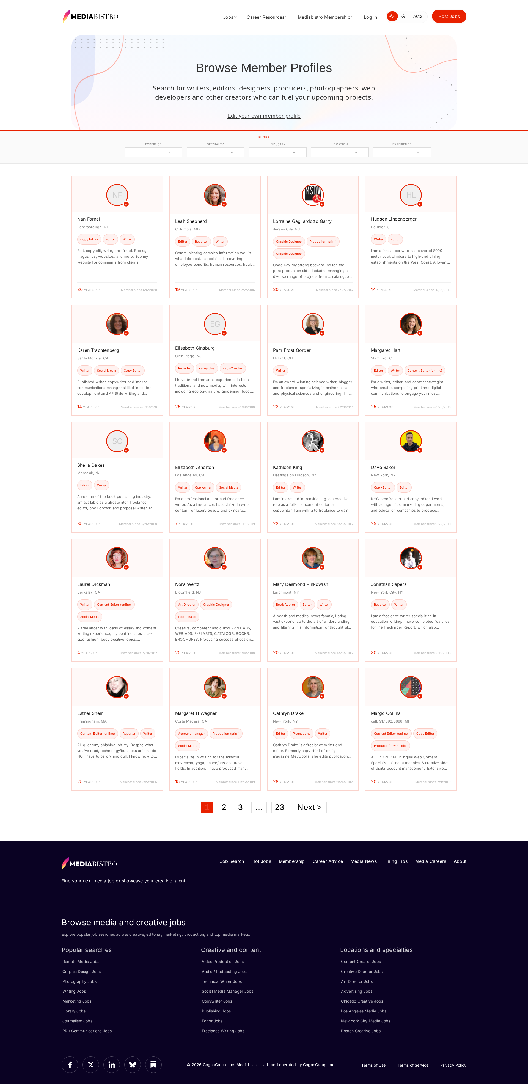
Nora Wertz (187, 584)
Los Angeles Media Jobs (363, 1011)
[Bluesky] (132, 1064)
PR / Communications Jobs (87, 1030)
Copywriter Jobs (217, 1001)
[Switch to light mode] (392, 16)
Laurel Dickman (93, 584)
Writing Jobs (74, 991)
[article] (117, 237)
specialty (215, 144)
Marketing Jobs (77, 1001)
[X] (90, 1064)
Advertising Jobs (356, 991)
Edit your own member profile (264, 116)
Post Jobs (449, 16)
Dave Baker (383, 467)
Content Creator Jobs (361, 961)
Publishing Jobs (216, 1011)
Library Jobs (74, 1011)
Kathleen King (287, 467)
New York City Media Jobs (365, 1021)
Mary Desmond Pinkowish (300, 584)
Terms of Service (413, 1065)
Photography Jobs (79, 981)
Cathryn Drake (288, 713)
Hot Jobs (261, 861)
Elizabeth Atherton (194, 467)
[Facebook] (70, 1064)
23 (279, 807)
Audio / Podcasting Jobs (224, 971)
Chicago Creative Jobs (362, 1001)
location (340, 144)
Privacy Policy (453, 1065)
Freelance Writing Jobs (223, 1030)
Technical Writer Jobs (222, 981)
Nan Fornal (88, 219)
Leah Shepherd (191, 221)
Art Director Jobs (357, 981)
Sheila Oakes (91, 465)
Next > (309, 807)
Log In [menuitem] (370, 17)
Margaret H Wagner (196, 713)
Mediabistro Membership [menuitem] (324, 17)
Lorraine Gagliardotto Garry (302, 221)
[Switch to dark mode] (404, 16)
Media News (364, 861)
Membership (292, 861)
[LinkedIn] (111, 1064)
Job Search (232, 861)
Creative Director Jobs (362, 971)
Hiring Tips (396, 861)
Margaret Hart (385, 350)
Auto (417, 16)
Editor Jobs (212, 1021)
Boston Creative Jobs (361, 1030)
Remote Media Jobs (80, 961)
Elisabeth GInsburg (195, 348)
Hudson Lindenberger (394, 219)
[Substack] (153, 1064)
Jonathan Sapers (388, 584)
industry (277, 144)
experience (402, 144)
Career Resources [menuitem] (265, 17)
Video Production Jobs (223, 961)
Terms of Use (373, 1065)
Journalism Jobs (77, 1021)
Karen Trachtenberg (98, 350)
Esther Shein (90, 713)
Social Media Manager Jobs (228, 991)
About (460, 861)
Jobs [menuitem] (228, 17)
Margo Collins (385, 713)
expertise (153, 144)
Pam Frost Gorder (292, 350)
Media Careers (430, 861)
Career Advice (328, 861)
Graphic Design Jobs (81, 971)
